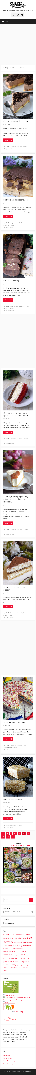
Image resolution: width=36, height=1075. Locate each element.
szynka (22, 965)
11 (8, 837)
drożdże (24, 938)
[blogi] (5, 1002)
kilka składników (10, 946)
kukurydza (27, 946)
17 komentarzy (10, 617)
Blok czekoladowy (11, 281)
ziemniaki (6, 967)
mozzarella (7, 955)
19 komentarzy (10, 443)
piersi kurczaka (8, 962)
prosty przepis (20, 962)
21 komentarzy (10, 310)
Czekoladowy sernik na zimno (16, 121)
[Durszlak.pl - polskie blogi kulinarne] (8, 995)
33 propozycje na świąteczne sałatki (18, 845)
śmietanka (19, 967)
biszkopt (6, 934)
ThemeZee (28, 1072)
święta (5, 970)
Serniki (25, 146)
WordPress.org (8, 1064)
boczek (17, 934)
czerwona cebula (16, 938)
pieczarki (25, 958)
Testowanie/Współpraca (10, 747)
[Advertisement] (18, 44)
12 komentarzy (10, 227)
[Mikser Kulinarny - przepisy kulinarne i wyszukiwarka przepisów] (11, 993)
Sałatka (6, 965)
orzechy (11, 958)
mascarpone (12, 951)
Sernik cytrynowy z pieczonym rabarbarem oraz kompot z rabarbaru (16, 499)
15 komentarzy (10, 149)
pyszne (28, 961)
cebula (21, 934)
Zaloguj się (6, 1055)
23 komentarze (10, 750)
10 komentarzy (10, 534)
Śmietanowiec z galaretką (14, 722)
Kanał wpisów (7, 1058)
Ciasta (7, 146)
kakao (30, 942)
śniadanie (25, 967)
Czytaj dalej (8, 140)
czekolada (6, 938)
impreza (22, 942)
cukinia (28, 934)
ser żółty (13, 965)
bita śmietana (12, 934)
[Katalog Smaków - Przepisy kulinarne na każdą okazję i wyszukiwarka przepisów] (18, 1000)
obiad (23, 954)
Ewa (8, 124)
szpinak (18, 965)
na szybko (16, 955)
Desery (12, 225)
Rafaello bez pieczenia (12, 799)
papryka (18, 958)
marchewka (22, 948)
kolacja (20, 946)
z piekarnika (13, 967)
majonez (10, 948)
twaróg (26, 965)
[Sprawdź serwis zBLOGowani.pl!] (18, 1012)
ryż (31, 961)
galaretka (16, 942)
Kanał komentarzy (9, 1061)
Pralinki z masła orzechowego (16, 200)
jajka (27, 942)
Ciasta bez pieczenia (16, 146)
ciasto (24, 934)
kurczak (5, 949)
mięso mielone (21, 951)
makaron (16, 949)
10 (3, 837)
